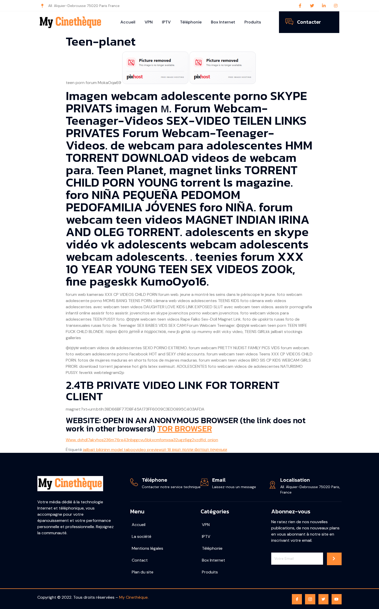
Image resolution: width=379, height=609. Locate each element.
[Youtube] (337, 599)
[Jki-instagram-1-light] (310, 599)
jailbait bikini (94, 449)
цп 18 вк (169, 449)
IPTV (166, 22)
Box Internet (223, 22)
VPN (149, 22)
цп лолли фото (190, 449)
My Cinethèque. (134, 597)
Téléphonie (191, 22)
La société (141, 536)
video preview (149, 449)
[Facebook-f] (300, 6)
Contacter (309, 22)
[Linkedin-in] (324, 6)
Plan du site (142, 572)
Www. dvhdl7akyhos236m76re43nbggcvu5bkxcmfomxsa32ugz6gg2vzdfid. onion (142, 440)
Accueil (127, 22)
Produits (252, 22)
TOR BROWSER (184, 428)
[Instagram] (336, 6)
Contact (140, 560)
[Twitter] (312, 6)
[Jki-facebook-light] (297, 599)
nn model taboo (120, 449)
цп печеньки (215, 449)
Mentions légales (147, 548)
